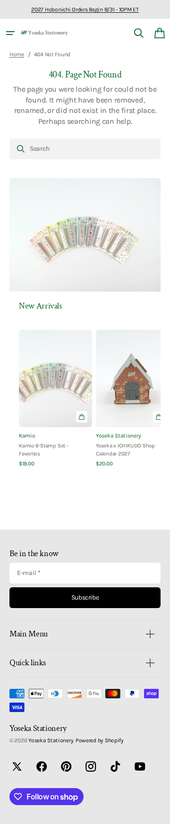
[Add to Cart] (158, 416)
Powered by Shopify (100, 740)
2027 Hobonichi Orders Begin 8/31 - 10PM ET (84, 9)
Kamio (27, 435)
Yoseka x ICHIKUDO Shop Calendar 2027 (125, 449)
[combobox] (85, 148)
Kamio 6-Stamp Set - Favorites (43, 449)
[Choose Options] (81, 416)
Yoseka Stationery (118, 435)
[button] (10, 33)
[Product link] (55, 399)
